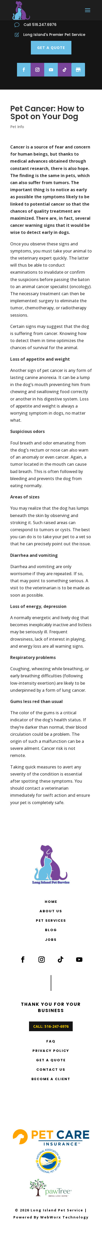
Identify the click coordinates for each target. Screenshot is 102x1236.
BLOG (51, 929)
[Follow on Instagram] (37, 69)
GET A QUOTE (51, 47)
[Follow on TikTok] (64, 69)
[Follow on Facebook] (24, 69)
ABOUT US (50, 911)
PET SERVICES (51, 920)
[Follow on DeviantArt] (78, 69)
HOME (51, 901)
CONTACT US (50, 1069)
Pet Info (17, 126)
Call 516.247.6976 (40, 24)
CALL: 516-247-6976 (51, 1026)
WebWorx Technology (64, 1217)
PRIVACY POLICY (50, 1050)
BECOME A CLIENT (50, 1078)
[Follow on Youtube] (51, 69)
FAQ (50, 1041)
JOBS (51, 939)
